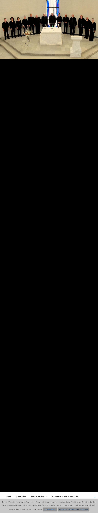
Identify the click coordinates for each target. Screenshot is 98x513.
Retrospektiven (38, 496)
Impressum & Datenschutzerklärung (73, 509)
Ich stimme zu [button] (50, 509)
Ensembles (21, 496)
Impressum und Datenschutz (65, 496)
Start (8, 496)
